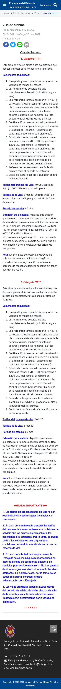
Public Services (21, 13)
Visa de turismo (51, 13)
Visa (36, 13)
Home (6, 13)
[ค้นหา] (55, 5)
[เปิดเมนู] (5, 5)
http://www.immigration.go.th (19, 237)
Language (45, 5)
